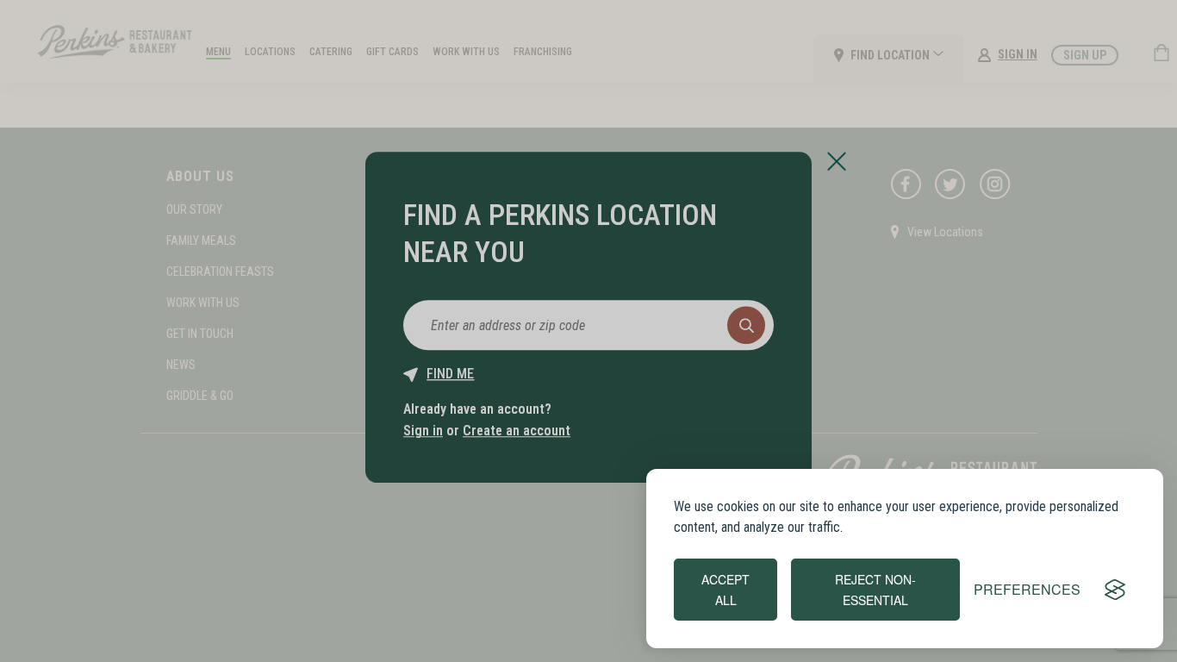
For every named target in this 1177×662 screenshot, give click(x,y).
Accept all (725, 590)
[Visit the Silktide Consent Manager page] (1115, 589)
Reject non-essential (875, 590)
